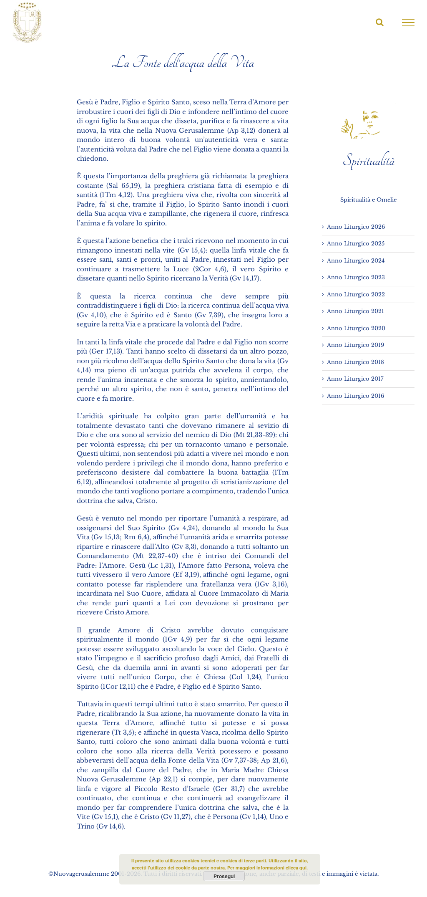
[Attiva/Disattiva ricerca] (380, 22)
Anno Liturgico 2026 (356, 226)
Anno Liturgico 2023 (356, 277)
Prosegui (224, 876)
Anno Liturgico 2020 (356, 328)
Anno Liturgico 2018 (355, 362)
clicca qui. (297, 867)
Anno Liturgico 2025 (355, 243)
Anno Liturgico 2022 (356, 294)
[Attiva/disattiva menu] (408, 22)
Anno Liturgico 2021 (355, 311)
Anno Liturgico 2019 (355, 345)
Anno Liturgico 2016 (355, 395)
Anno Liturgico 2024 (356, 260)
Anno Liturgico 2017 (355, 378)
